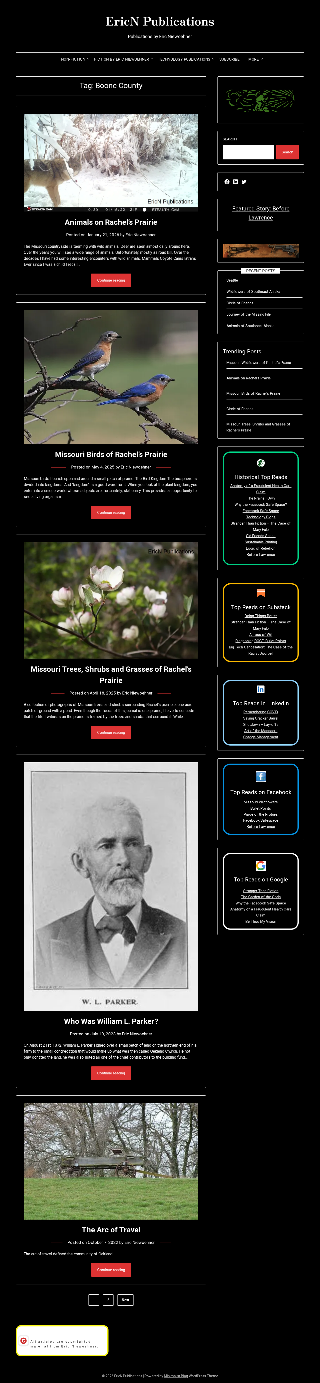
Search (230, 139)
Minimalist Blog (176, 1376)
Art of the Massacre (261, 731)
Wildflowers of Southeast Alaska (253, 291)
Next (125, 1300)
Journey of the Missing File (248, 314)
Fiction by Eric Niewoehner (121, 59)
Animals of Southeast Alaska (250, 326)
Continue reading (111, 280)
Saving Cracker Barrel (260, 718)
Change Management (260, 737)
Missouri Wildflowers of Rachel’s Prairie (258, 362)
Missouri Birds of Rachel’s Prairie (111, 454)
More (253, 59)
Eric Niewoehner (141, 234)
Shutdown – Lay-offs (260, 724)
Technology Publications (184, 59)
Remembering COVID (261, 712)
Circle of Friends (240, 303)
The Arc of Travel (111, 1229)
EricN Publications (160, 20)
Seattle (232, 280)
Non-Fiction (73, 59)
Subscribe (230, 59)
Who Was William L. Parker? (111, 1021)
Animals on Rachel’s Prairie (111, 222)
